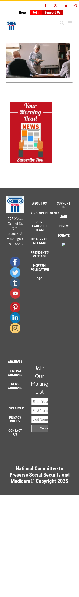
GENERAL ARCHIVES (15, 373)
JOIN (63, 217)
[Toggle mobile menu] (70, 22)
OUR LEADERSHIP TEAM (39, 226)
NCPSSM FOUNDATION (40, 267)
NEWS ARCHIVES (15, 386)
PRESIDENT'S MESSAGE (40, 254)
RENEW (64, 226)
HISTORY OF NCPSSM (39, 241)
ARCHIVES (15, 362)
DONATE (64, 236)
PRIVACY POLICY (15, 419)
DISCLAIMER (15, 408)
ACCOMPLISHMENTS (45, 213)
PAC (39, 279)
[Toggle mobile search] (62, 22)
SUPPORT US (63, 205)
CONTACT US (15, 432)
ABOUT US (39, 203)
